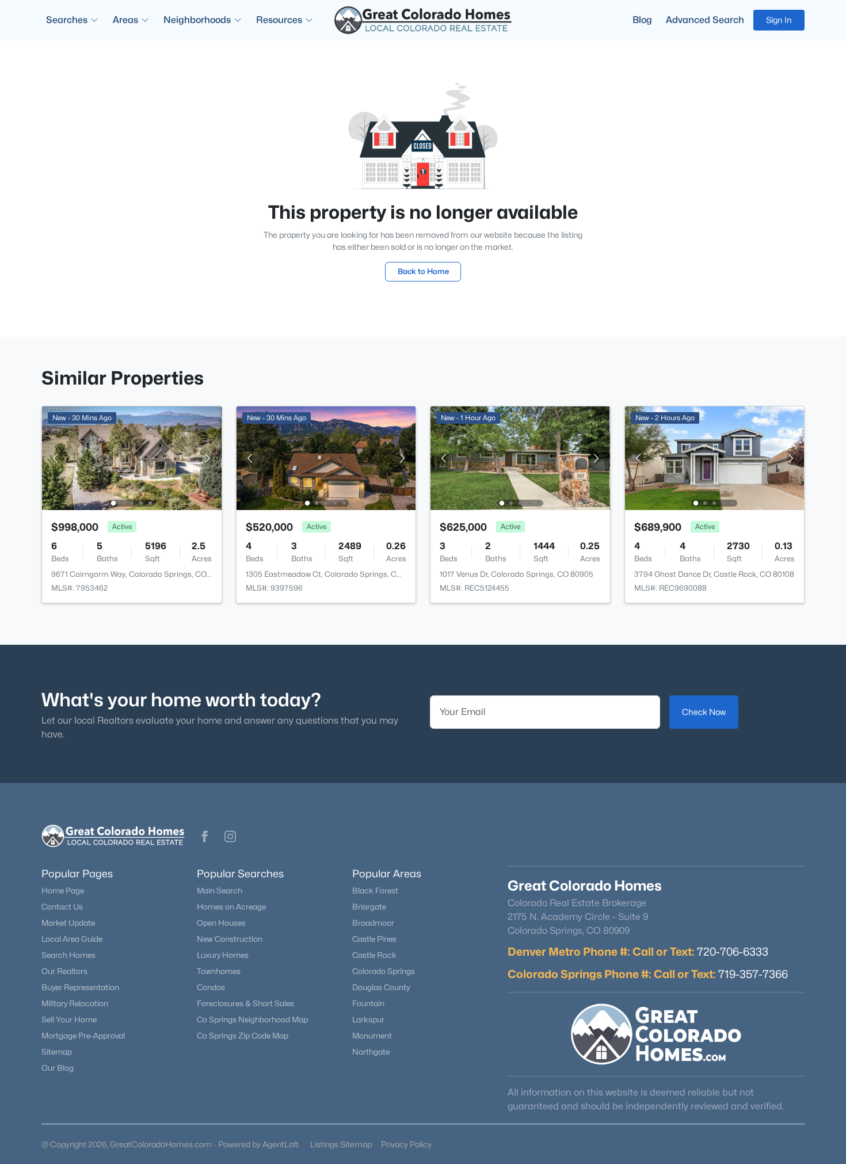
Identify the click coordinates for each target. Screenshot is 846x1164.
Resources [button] (279, 19)
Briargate (369, 906)
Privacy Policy (406, 1144)
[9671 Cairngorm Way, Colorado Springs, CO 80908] (132, 457)
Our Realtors (64, 971)
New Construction (229, 939)
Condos (211, 987)
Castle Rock (374, 955)
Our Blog (57, 1067)
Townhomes (219, 971)
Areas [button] (125, 19)
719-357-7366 (753, 974)
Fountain (368, 1003)
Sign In (779, 20)
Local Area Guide (71, 939)
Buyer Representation (80, 987)
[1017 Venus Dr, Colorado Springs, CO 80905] (520, 457)
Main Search (219, 890)
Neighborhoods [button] (197, 19)
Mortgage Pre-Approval (83, 1035)
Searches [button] (66, 19)
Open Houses (221, 922)
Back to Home (423, 271)
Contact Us (62, 906)
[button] (205, 836)
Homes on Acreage (231, 906)
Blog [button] (642, 19)
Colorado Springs (383, 971)
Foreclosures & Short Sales (245, 1003)
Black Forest (375, 890)
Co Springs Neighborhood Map (252, 1019)
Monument (372, 1035)
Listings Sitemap (341, 1144)
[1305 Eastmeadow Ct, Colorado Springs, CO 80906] (326, 457)
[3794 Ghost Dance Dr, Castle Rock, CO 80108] (714, 457)
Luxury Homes (223, 955)
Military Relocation (74, 1003)
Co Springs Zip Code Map (242, 1035)
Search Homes (68, 955)
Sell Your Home (69, 1019)
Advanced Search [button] (705, 19)
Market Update (68, 922)
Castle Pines (374, 939)
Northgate (371, 1051)
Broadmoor (373, 922)
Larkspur (368, 1019)
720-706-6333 (732, 951)
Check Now (704, 712)
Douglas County (381, 987)
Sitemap (56, 1051)
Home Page (62, 890)
